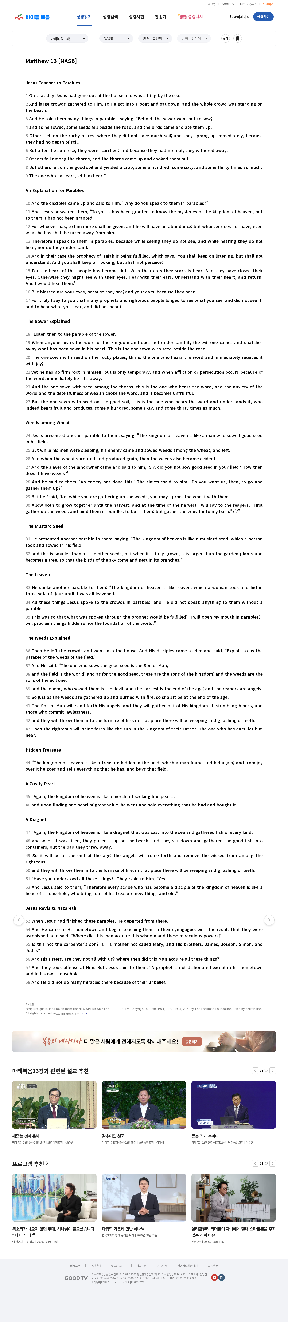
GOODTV (228, 4)
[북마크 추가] (237, 38)
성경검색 (110, 17)
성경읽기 (84, 17)
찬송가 (160, 17)
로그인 (211, 4)
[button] (67, 38)
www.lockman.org (66, 1013)
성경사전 (136, 17)
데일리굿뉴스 (248, 4)
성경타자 (195, 16)
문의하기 (268, 4)
